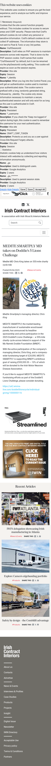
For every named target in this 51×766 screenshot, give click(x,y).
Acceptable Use (11, 740)
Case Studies (10, 696)
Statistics (6, 149)
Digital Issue (10, 721)
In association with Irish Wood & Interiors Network (25, 216)
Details (3, 189)
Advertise (8, 677)
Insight (7, 713)
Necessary (12, 21)
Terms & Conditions (13, 751)
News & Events (11, 685)
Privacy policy (10, 745)
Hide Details (13, 189)
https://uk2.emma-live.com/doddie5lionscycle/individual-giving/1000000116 (21, 389)
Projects (8, 707)
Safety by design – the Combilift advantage (25, 620)
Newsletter (9, 726)
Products (8, 702)
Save (22, 189)
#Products (16, 580)
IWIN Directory (10, 732)
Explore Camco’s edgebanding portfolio (25, 576)
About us (8, 666)
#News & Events (34, 270)
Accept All (40, 189)
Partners (8, 756)
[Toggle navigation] (44, 232)
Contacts (8, 672)
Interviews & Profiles (13, 691)
